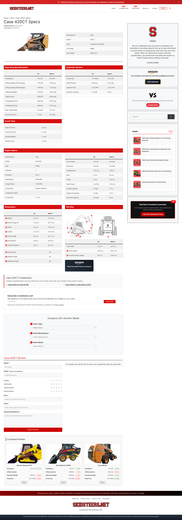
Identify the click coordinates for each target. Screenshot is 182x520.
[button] (170, 8)
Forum (163, 8)
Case (12, 18)
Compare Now (123, 8)
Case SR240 (102, 465)
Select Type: (36, 324)
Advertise (75, 499)
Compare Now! (153, 105)
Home (114, 8)
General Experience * (12, 412)
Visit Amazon (152, 82)
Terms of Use (96, 499)
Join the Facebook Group (153, 214)
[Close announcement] (178, 2)
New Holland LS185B (63, 465)
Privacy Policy (85, 499)
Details (24, 482)
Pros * (6, 395)
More (170, 131)
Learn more (153, 63)
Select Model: (37, 342)
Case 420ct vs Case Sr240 (18, 285)
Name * (7, 363)
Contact (154, 8)
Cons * (6, 404)
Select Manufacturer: (40, 333)
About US (146, 8)
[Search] (171, 116)
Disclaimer (106, 499)
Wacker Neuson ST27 (24, 465)
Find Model (135, 8)
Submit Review (33, 430)
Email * (13, 371)
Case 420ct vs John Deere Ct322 (78, 285)
